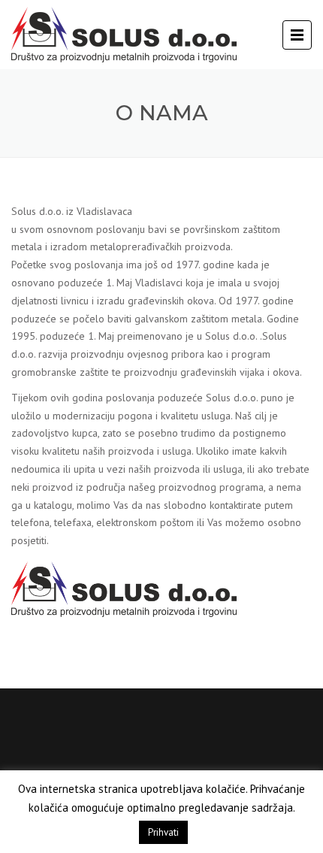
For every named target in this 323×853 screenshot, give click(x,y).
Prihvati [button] (163, 832)
